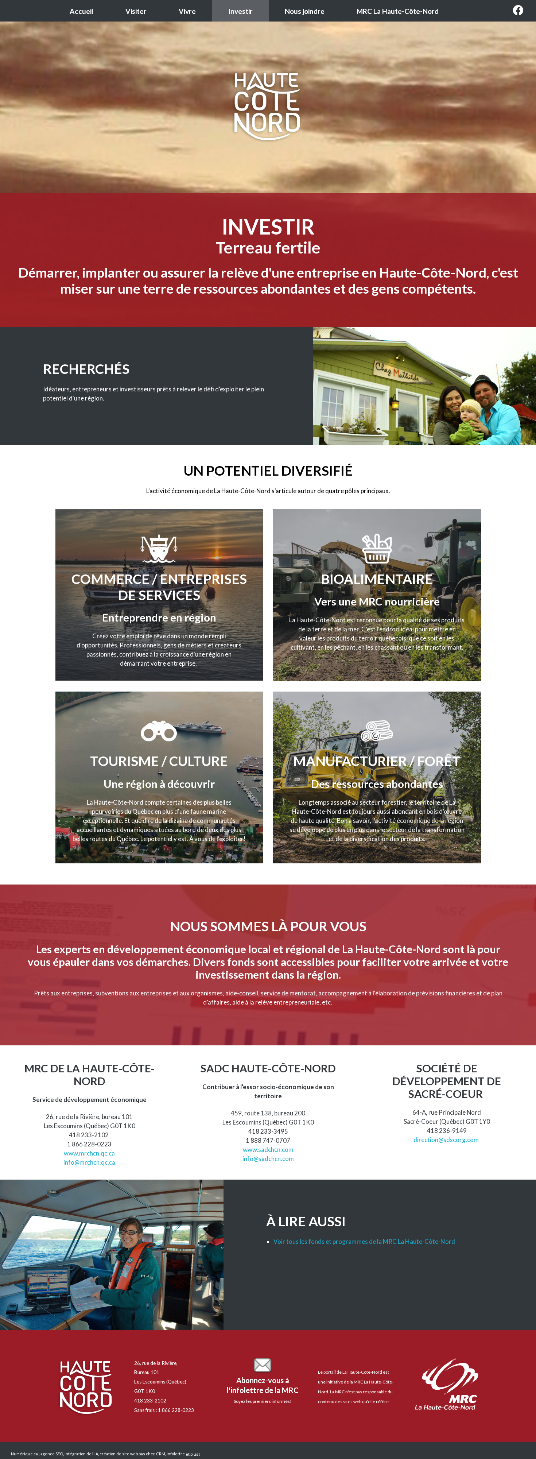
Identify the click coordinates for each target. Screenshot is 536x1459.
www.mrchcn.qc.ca (89, 1153)
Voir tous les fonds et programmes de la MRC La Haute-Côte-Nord (364, 1241)
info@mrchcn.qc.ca (89, 1162)
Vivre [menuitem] (187, 11)
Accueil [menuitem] (81, 11)
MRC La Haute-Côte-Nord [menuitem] (398, 11)
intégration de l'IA (81, 1454)
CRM (160, 1454)
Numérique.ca (24, 1454)
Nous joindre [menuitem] (305, 11)
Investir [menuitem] (240, 11)
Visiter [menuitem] (136, 11)
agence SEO (51, 1454)
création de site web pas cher (127, 1454)
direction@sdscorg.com (446, 1139)
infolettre (176, 1454)
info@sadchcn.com (268, 1158)
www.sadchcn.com (268, 1149)
